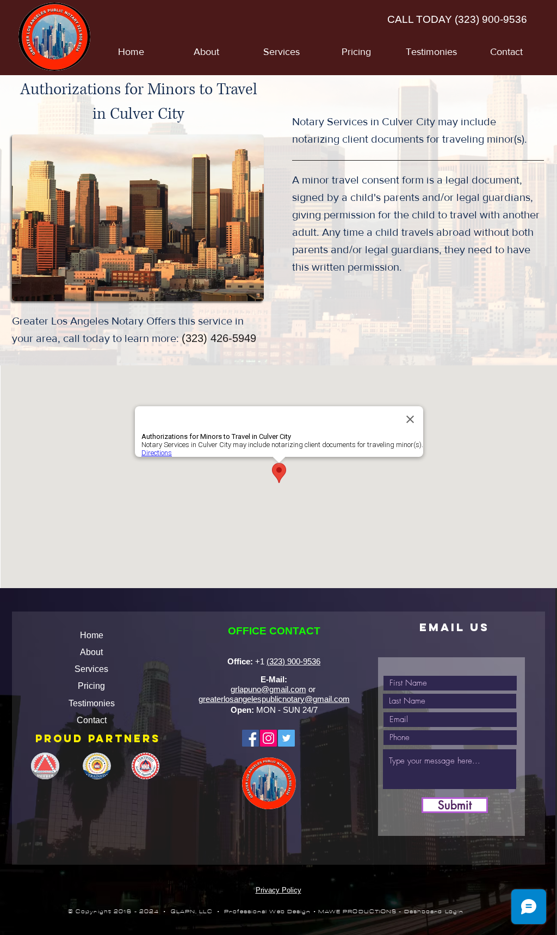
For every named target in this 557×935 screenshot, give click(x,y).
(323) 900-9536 (491, 19)
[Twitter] (286, 738)
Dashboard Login (434, 911)
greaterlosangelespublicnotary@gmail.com (274, 699)
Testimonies (92, 703)
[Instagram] (268, 738)
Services (91, 669)
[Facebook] (250, 738)
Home (91, 635)
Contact (92, 720)
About (91, 652)
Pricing (91, 685)
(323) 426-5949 (219, 338)
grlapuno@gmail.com (268, 689)
